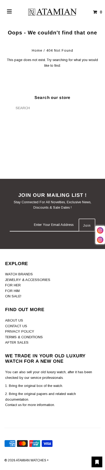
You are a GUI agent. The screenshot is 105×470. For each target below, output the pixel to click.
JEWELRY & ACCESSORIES (27, 280)
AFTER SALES (17, 342)
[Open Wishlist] (97, 462)
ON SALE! (13, 296)
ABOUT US (14, 320)
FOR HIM (12, 291)
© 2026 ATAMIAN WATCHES (25, 460)
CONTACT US (16, 326)
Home (37, 50)
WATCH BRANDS (19, 274)
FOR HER (13, 285)
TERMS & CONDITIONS (24, 337)
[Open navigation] (9, 12)
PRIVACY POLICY (19, 331)
